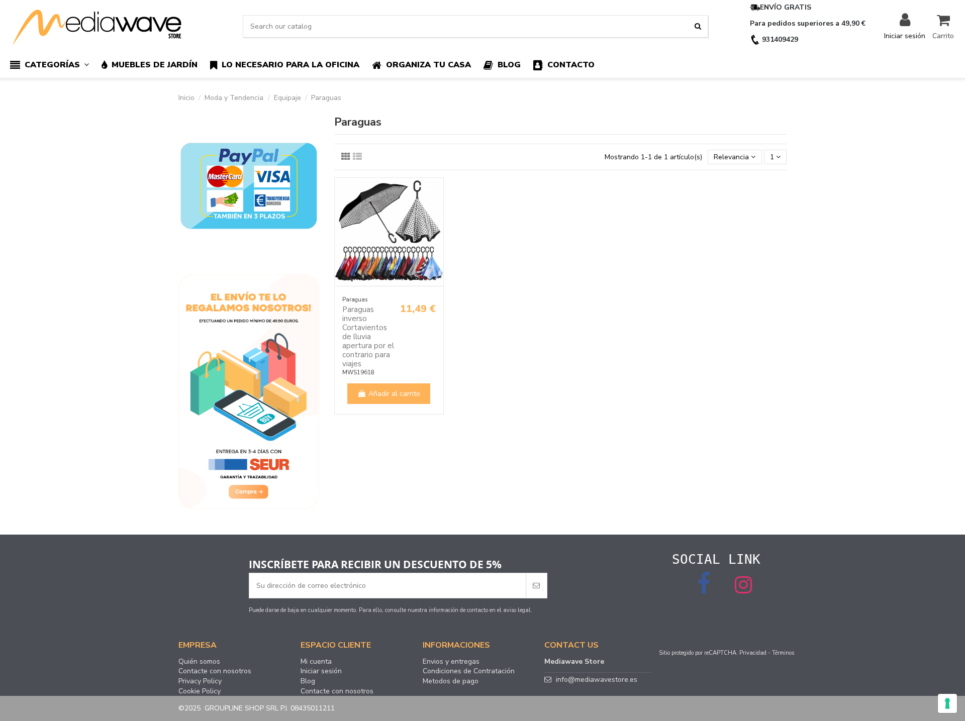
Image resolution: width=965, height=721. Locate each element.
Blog (308, 681)
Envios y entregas (451, 662)
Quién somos (199, 662)
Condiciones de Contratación (469, 671)
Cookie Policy (199, 691)
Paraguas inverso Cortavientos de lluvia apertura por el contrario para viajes (368, 336)
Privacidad (752, 653)
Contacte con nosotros (214, 671)
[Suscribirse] (536, 585)
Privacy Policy (200, 681)
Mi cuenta (316, 662)
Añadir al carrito (394, 393)
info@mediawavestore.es (596, 679)
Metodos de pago (450, 681)
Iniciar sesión (321, 671)
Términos (783, 653)
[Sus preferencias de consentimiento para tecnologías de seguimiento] (947, 703)
